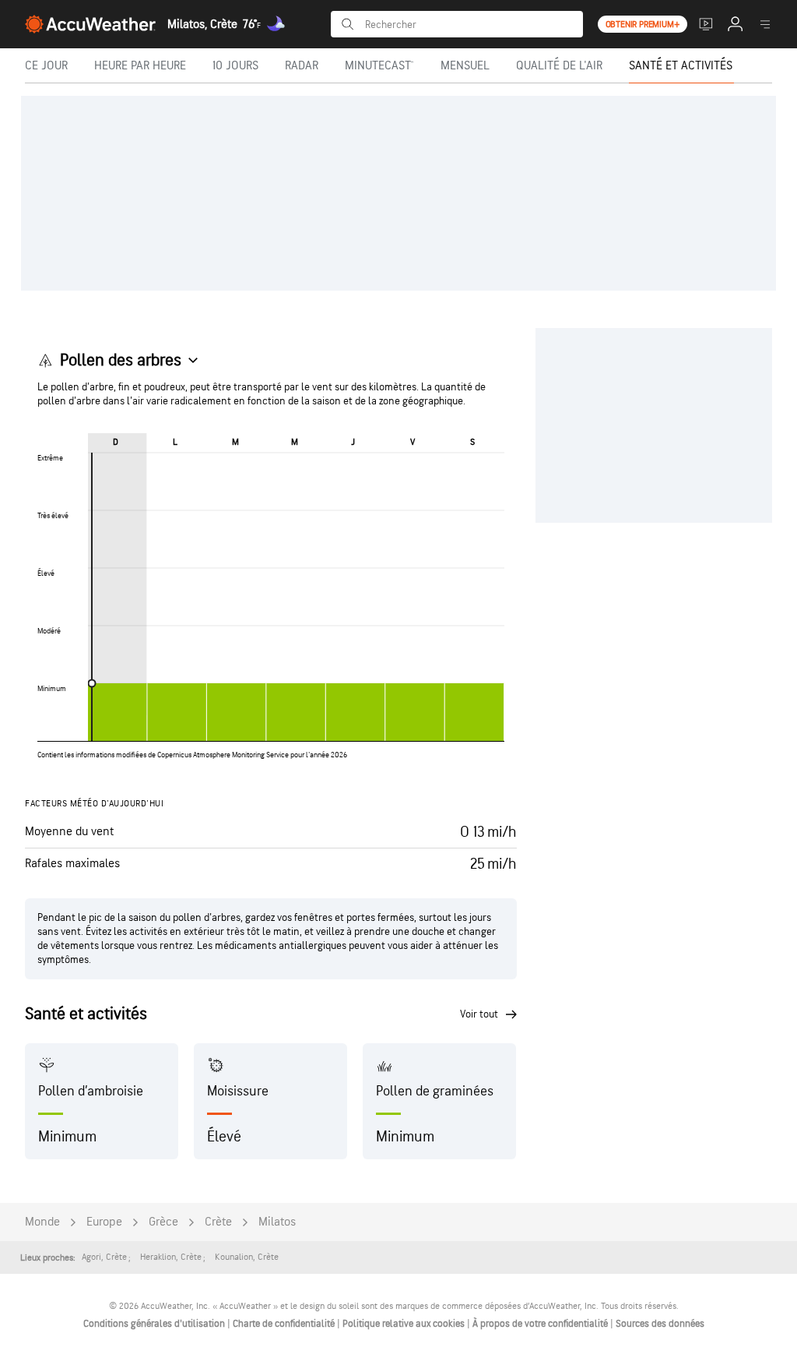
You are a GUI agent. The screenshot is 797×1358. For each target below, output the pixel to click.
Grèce (163, 1222)
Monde (42, 1222)
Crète (218, 1222)
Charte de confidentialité (285, 1323)
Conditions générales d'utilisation (155, 1323)
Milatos (277, 1222)
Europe (104, 1222)
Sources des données (660, 1323)
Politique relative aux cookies (404, 1323)
